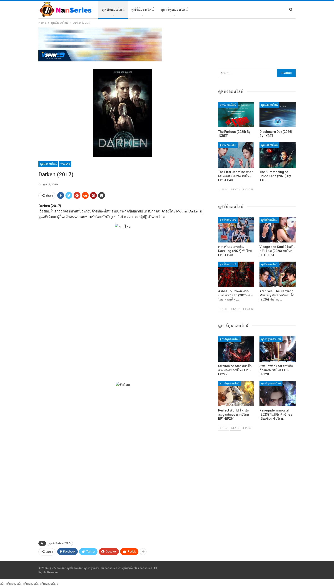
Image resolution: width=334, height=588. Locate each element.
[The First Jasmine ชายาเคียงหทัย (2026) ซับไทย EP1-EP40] (236, 155)
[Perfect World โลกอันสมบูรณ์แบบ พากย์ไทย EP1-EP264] (236, 393)
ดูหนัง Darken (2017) (60, 543)
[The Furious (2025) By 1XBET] (236, 114)
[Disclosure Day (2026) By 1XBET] (277, 114)
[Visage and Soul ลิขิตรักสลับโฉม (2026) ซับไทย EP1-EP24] (277, 229)
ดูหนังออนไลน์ (113, 9)
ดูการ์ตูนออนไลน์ (174, 9)
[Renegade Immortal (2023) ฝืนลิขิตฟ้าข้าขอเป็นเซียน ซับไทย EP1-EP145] (277, 393)
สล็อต (54, 583)
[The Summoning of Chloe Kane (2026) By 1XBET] (277, 155)
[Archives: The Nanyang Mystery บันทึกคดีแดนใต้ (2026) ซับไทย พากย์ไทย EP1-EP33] (277, 274)
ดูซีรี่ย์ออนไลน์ (142, 9)
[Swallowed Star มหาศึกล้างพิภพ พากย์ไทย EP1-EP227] (236, 349)
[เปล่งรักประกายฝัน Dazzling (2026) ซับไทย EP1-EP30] (236, 229)
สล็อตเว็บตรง (8, 583)
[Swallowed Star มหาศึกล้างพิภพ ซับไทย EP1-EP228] (277, 349)
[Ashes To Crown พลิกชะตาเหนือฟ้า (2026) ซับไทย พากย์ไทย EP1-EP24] (236, 274)
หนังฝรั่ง (65, 164)
